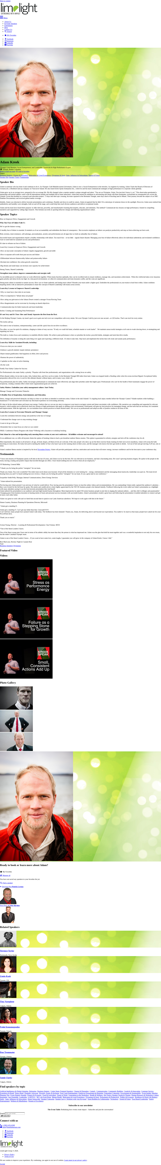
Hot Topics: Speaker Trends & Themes (117, 1095)
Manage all (6, 875)
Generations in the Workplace (78, 1095)
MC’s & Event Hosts (44, 1097)
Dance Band (19, 1093)
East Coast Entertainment (69, 1093)
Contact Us (8, 29)
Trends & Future (94, 175)
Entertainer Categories (112, 1093)
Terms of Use (9, 1156)
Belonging (32, 1091)
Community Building (115, 1091)
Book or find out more (7, 171)
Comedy (93, 1091)
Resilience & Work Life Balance (146, 1097)
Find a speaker (7, 883)
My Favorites (11, 35)
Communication (101, 1091)
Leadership (23, 1097)
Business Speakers (6, 546)
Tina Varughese (7, 1001)
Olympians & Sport (58, 175)
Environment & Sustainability (130, 1093)
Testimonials (24, 177)
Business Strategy (6, 175)
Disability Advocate (31, 1093)
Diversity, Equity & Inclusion (49, 1093)
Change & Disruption (20, 175)
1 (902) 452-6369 (8, 1125)
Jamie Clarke (6, 1078)
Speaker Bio (4, 177)
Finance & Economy (34, 1095)
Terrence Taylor (7, 951)
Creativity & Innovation (132, 1091)
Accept (2, 1164)
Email (2, 1113)
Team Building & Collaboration (98, 1099)
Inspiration (3, 1097)
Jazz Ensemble (13, 1097)
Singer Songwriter (34, 1099)
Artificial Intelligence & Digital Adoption (14, 1091)
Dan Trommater (7, 1052)
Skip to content (5, 1)
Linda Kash (5, 976)
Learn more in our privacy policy (75, 1160)
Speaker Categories (47, 1099)
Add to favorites (23, 171)
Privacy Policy (9, 1154)
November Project (44, 449)
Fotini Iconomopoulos (10, 1027)
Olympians (17, 546)
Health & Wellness (96, 1095)
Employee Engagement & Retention (90, 1093)
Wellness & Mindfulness (19, 1101)
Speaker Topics (14, 177)
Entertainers (8, 26)
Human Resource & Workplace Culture (145, 1095)
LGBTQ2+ (32, 1097)
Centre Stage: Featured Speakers (61, 1091)
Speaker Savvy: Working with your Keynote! (71, 1099)
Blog (6, 28)
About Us (7, 22)
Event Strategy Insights (18, 1095)
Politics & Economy (127, 1097)
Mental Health (57, 1097)
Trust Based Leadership (140, 1099)
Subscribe (6, 1116)
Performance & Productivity (109, 1097)
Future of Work (62, 1095)
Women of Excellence (35, 1101)
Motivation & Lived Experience (40, 175)
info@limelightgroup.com (11, 1127)
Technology (114, 1099)
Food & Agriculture (49, 1095)
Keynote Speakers (10, 24)
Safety (2, 1099)
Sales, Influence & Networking (77, 175)
